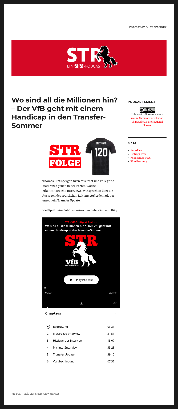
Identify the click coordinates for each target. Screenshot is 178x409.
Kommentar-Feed (141, 157)
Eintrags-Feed (139, 154)
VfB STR (16, 393)
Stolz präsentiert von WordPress (41, 393)
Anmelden (136, 150)
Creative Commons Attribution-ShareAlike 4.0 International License (147, 122)
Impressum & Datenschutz (148, 26)
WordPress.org (139, 161)
